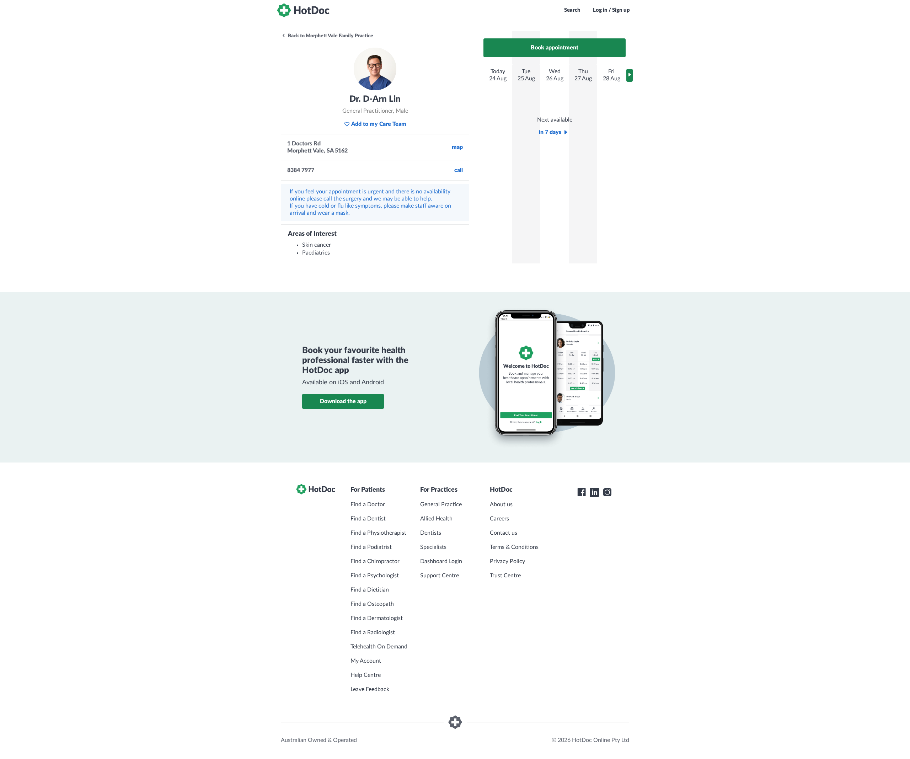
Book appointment (554, 47)
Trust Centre (505, 575)
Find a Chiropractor (375, 561)
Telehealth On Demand (378, 647)
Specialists (433, 547)
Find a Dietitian (369, 590)
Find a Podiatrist (371, 547)
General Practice (441, 504)
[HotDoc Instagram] (607, 492)
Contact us (503, 533)
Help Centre (365, 675)
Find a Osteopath (372, 604)
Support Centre (439, 575)
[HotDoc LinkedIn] (594, 492)
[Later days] (629, 75)
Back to (330, 35)
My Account (365, 661)
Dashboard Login (441, 561)
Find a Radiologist (372, 632)
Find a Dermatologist (376, 618)
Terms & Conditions (514, 547)
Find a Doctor (367, 504)
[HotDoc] (303, 10)
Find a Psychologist (374, 575)
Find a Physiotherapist (378, 533)
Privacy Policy (507, 561)
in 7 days (550, 132)
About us (501, 504)
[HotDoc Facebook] (581, 492)
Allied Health (436, 519)
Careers (499, 519)
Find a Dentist (368, 519)
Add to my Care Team (378, 124)
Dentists (430, 533)
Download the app (343, 401)
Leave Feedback (369, 689)
